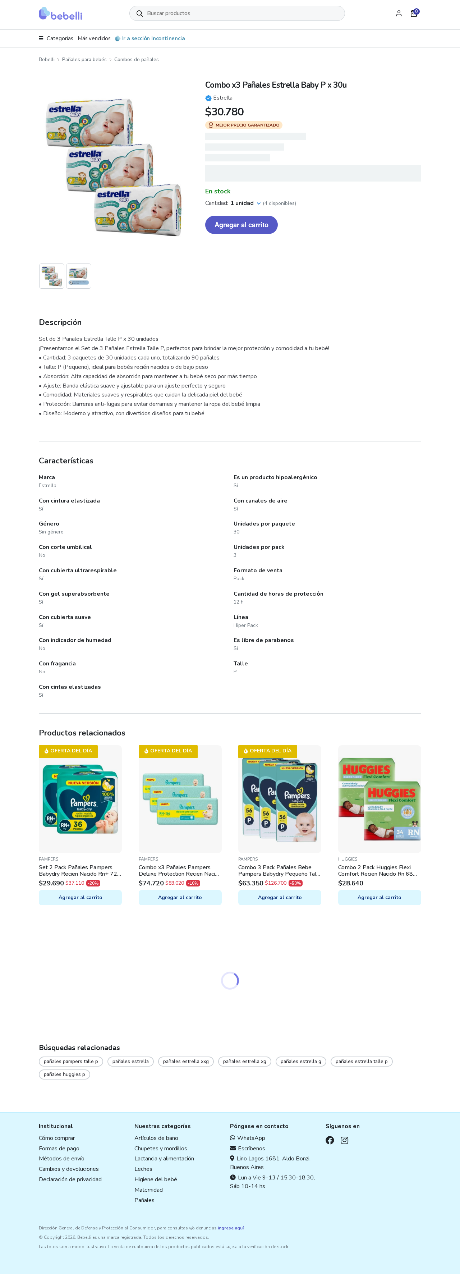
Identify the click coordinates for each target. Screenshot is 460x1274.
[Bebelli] (60, 13)
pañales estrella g (301, 1061)
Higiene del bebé (155, 1179)
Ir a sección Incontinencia (153, 38)
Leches (143, 1169)
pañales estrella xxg (186, 1061)
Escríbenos (251, 1148)
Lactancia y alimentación (164, 1159)
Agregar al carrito (241, 224)
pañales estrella (130, 1061)
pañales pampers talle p (71, 1061)
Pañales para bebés (84, 59)
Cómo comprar (57, 1138)
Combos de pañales (136, 59)
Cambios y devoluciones (69, 1169)
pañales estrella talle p (362, 1061)
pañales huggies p (64, 1074)
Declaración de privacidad (70, 1179)
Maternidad (148, 1190)
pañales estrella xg (244, 1061)
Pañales (144, 1200)
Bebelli (47, 59)
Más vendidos (94, 38)
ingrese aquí (231, 1228)
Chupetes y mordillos (160, 1148)
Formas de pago (59, 1148)
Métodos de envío (61, 1159)
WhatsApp (251, 1138)
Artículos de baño (156, 1138)
